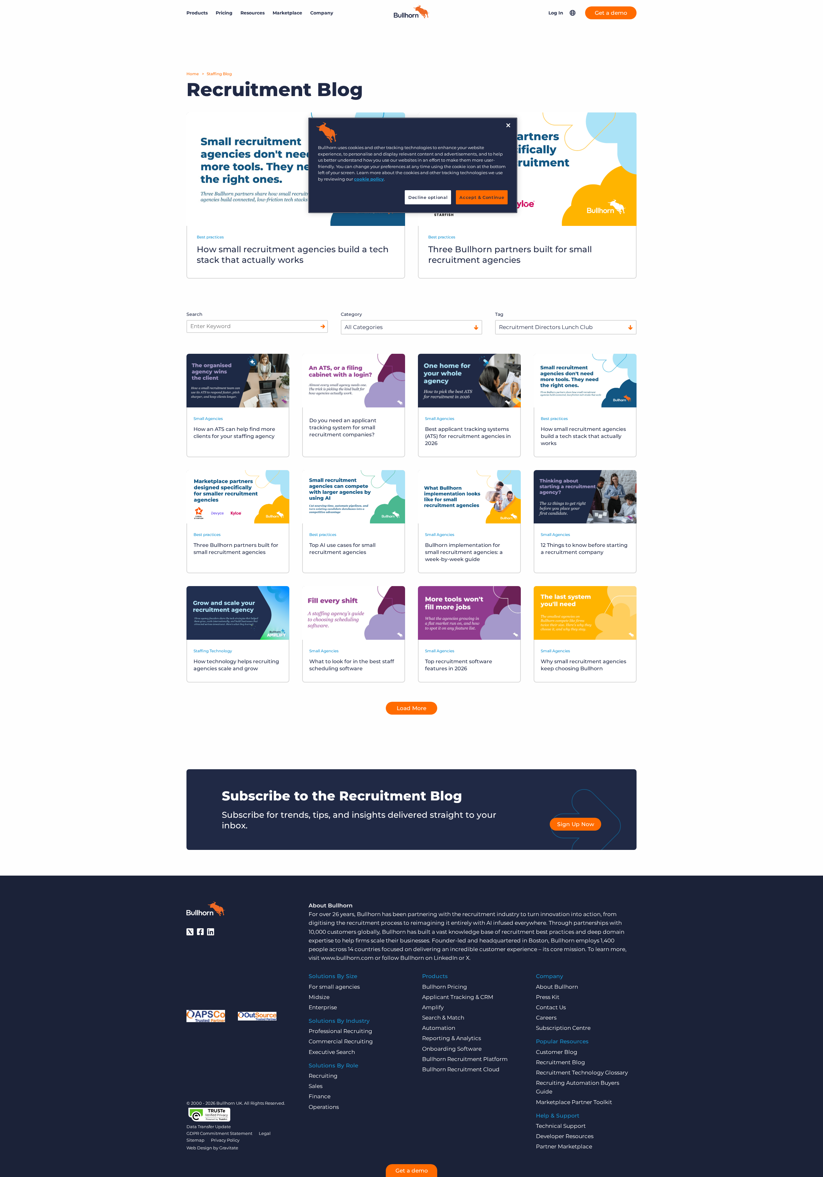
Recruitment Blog (560, 1062)
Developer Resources (564, 1136)
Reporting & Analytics (451, 1038)
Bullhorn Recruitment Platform (465, 1059)
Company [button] (321, 13)
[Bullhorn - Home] (205, 910)
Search (194, 314)
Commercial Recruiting (341, 1041)
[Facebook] (200, 931)
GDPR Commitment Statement (219, 1133)
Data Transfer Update (208, 1126)
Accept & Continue (481, 197)
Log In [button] (555, 13)
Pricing (224, 13)
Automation (438, 1028)
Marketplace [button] (287, 13)
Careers (546, 1017)
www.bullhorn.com (347, 958)
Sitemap (195, 1140)
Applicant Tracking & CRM (457, 997)
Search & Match (443, 1017)
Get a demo (611, 13)
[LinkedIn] (210, 931)
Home (192, 73)
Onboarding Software (452, 1049)
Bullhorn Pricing (444, 987)
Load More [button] (411, 708)
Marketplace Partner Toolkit (574, 1102)
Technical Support (561, 1126)
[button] (572, 13)
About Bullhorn (557, 987)
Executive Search (332, 1052)
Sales (315, 1086)
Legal (265, 1133)
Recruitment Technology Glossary (582, 1072)
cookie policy (369, 179)
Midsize (319, 997)
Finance (319, 1096)
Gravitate (228, 1147)
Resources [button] (252, 13)
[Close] (508, 125)
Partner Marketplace (564, 1146)
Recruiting (323, 1076)
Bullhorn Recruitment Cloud (461, 1069)
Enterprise (323, 1007)
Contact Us (551, 1007)
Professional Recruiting (340, 1031)
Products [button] (197, 13)
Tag (499, 314)
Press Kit (547, 997)
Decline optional (428, 197)
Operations (324, 1107)
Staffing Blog (219, 73)
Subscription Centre (563, 1028)
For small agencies (334, 987)
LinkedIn (445, 958)
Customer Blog (556, 1052)
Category (351, 314)
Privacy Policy (225, 1140)
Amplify (433, 1007)
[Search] (323, 326)
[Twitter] (190, 931)
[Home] (411, 16)
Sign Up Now (575, 824)
